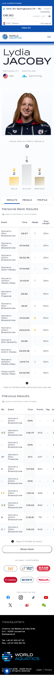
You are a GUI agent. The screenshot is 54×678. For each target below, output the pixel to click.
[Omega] (10, 580)
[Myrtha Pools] (27, 568)
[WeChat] (43, 605)
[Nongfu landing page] (43, 568)
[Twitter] (10, 605)
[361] (10, 568)
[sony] (27, 580)
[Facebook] (8, 597)
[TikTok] (33, 597)
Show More (27, 549)
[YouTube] (46, 597)
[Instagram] (20, 597)
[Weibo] (27, 605)
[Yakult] (43, 580)
